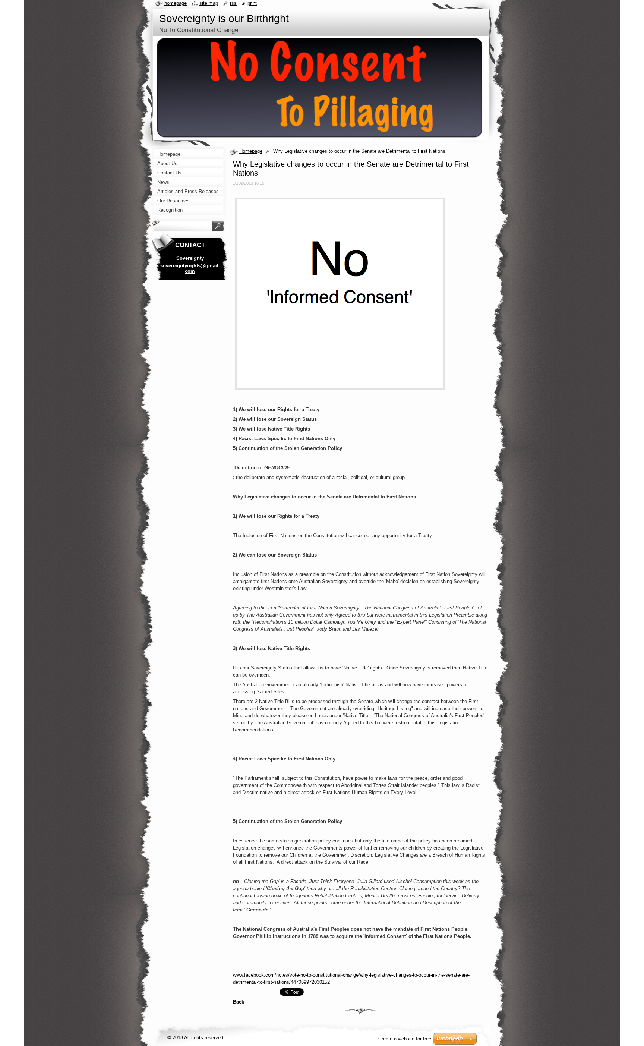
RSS (233, 3)
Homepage (250, 151)
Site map (208, 3)
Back (238, 1002)
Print (252, 3)
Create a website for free (404, 1039)
